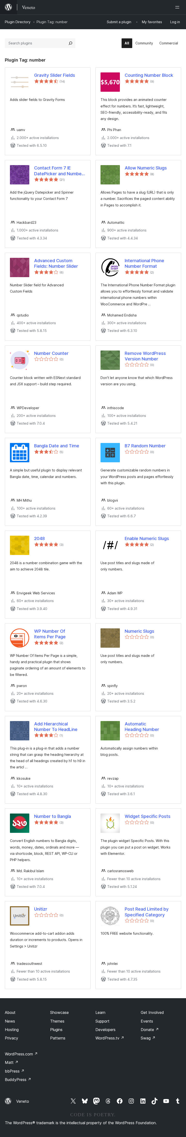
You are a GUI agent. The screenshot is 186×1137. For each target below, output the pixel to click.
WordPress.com (21, 1054)
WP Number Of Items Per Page (50, 634)
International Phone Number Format (144, 263)
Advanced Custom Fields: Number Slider (56, 263)
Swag (148, 1038)
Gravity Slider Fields (54, 75)
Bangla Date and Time (56, 445)
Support (102, 1021)
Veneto (22, 1101)
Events (147, 1021)
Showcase (59, 1012)
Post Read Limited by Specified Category (147, 911)
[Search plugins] (70, 43)
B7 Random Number (145, 445)
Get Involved (152, 1012)
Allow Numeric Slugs (146, 167)
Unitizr (40, 909)
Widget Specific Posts (147, 816)
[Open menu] (178, 7)
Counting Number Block (149, 75)
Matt (11, 1062)
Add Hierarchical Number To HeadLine (56, 726)
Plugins (56, 1029)
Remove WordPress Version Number (145, 356)
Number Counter (51, 353)
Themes (57, 1021)
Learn (100, 1012)
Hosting (12, 1029)
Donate (150, 1029)
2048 (39, 538)
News (10, 1021)
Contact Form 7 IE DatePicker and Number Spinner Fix (58, 170)
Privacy (11, 1038)
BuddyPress (18, 1079)
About (10, 1012)
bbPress (14, 1071)
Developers (105, 1029)
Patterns (57, 1038)
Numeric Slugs (139, 631)
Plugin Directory (18, 22)
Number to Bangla (52, 816)
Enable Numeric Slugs (147, 538)
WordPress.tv (109, 1038)
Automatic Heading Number (142, 726)
